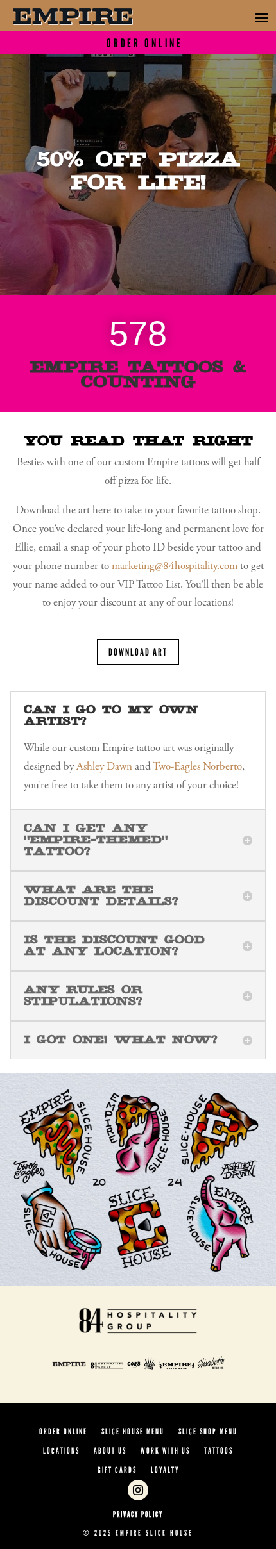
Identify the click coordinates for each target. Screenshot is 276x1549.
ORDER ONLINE (63, 1431)
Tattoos (218, 1450)
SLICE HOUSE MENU (132, 1431)
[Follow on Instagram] (138, 1490)
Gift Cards (117, 1470)
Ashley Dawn (104, 767)
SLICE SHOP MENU (207, 1431)
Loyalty (165, 1470)
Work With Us (165, 1450)
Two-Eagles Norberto (197, 767)
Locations (61, 1450)
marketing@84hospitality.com (174, 566)
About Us (110, 1450)
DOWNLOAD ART (138, 652)
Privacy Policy (138, 1514)
